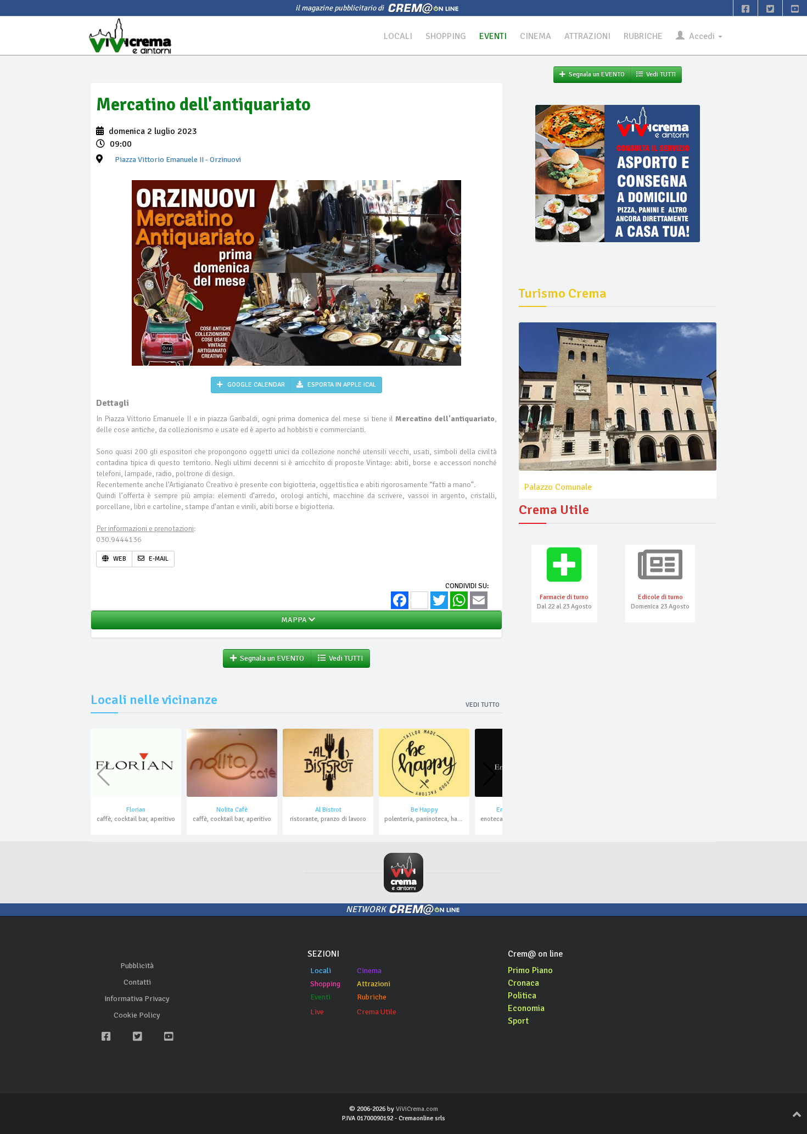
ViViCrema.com (417, 1109)
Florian (135, 810)
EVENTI (493, 36)
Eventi (320, 997)
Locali (320, 970)
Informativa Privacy (137, 998)
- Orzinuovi (178, 159)
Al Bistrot (328, 810)
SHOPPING (445, 36)
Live (317, 1011)
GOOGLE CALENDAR (255, 385)
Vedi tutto (483, 705)
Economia (526, 1008)
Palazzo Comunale (558, 487)
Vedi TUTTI (344, 658)
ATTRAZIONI (587, 36)
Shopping (325, 983)
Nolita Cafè (232, 810)
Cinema (369, 970)
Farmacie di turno (564, 597)
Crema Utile (376, 1011)
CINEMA (535, 36)
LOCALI (398, 36)
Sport (518, 1020)
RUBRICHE (643, 36)
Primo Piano (530, 970)
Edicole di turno (660, 597)
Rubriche (371, 997)
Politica (522, 995)
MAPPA (293, 619)
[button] (489, 774)
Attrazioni (373, 983)
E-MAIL (158, 559)
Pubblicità (137, 965)
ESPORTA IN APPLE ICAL (341, 385)
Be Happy (424, 810)
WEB (118, 559)
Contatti (137, 982)
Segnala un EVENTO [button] (270, 658)
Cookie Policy (137, 1015)
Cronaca (523, 982)
